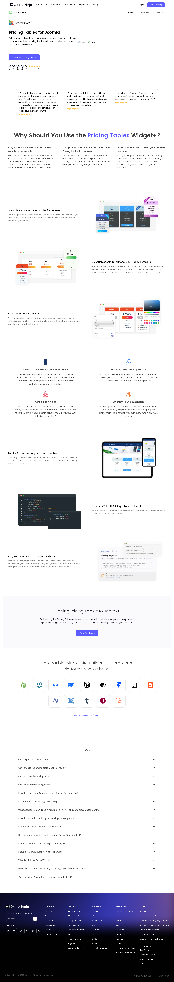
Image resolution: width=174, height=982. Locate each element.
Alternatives (121, 939)
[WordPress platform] (39, 685)
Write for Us (120, 934)
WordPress (96, 916)
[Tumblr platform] (87, 701)
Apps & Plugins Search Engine (152, 939)
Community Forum (148, 955)
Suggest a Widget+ (53, 934)
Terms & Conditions (142, 976)
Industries (120, 920)
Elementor (96, 934)
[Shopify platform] (23, 685)
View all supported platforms (86, 715)
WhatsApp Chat (75, 925)
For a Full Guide (87, 633)
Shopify (95, 911)
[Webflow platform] (71, 685)
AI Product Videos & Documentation (155, 925)
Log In (141, 4)
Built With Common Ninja (126, 953)
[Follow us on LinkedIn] (8, 930)
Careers (48, 916)
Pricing (95, 4)
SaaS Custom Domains (149, 930)
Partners (143, 964)
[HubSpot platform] (119, 701)
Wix (93, 925)
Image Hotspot (74, 911)
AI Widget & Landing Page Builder (153, 920)
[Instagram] (20, 930)
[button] (35, 919)
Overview (130, 12)
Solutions (119, 943)
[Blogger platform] (150, 685)
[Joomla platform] (71, 701)
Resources (121, 906)
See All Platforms (99, 948)
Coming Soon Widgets (125, 948)
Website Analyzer (147, 934)
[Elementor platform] (103, 701)
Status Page (50, 925)
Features (54, 4)
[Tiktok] (33, 930)
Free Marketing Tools (124, 911)
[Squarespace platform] (103, 685)
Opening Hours (74, 939)
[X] (38, 930)
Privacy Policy (163, 976)
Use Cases (120, 916)
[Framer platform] (119, 685)
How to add (160, 12)
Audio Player (73, 934)
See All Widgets (75, 948)
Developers (120, 930)
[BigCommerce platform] (134, 685)
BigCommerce (98, 939)
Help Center (144, 950)
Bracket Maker (146, 911)
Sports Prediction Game (150, 916)
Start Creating (156, 4)
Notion (94, 943)
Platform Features (52, 920)
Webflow (95, 930)
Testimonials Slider (76, 930)
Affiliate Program (146, 959)
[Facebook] (26, 930)
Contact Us (49, 930)
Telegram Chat (74, 920)
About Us (48, 911)
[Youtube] (14, 930)
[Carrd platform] (55, 701)
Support (82, 4)
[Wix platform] (55, 685)
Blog (118, 925)
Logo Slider (73, 943)
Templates (144, 12)
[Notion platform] (87, 685)
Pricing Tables (21, 12)
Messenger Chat (75, 916)
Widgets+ (40, 4)
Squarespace (97, 920)
